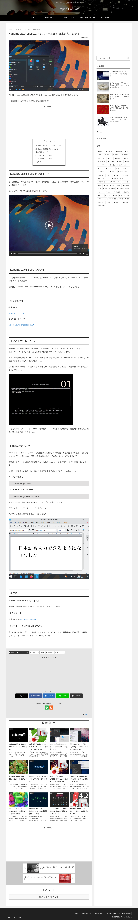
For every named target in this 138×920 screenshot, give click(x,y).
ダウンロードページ (27, 619)
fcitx (43, 652)
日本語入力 (50, 652)
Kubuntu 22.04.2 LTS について (47, 149)
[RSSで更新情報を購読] (51, 707)
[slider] (47, 253)
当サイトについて (87, 913)
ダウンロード (43, 152)
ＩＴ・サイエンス (23, 652)
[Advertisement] (49, 122)
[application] (49, 225)
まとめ (38, 162)
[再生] (11, 254)
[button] (49, 225)
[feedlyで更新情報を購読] (47, 707)
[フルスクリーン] (87, 254)
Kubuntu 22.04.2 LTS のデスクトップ (49, 145)
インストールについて (44, 155)
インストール (35, 652)
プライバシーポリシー (113, 913)
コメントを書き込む (49, 897)
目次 (46, 141)
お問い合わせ (126, 913)
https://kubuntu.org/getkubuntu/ (21, 325)
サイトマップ (102, 139)
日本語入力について (45, 158)
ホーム (77, 913)
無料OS (13, 652)
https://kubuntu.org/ (16, 313)
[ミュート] (84, 254)
